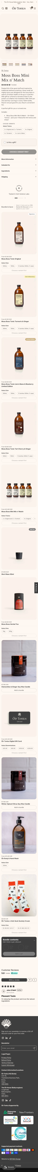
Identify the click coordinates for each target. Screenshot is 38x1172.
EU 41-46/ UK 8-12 (23, 928)
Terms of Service (7, 1063)
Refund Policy (6, 1060)
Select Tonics (5, 516)
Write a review (14, 980)
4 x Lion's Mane (20, 133)
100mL (13, 266)
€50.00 (13, 748)
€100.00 (21, 748)
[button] (3, 8)
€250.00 (30, 748)
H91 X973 (4, 1096)
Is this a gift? (11, 142)
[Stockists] (6, 8)
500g (10, 631)
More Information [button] (7, 159)
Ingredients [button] (5, 171)
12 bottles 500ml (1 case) (25, 456)
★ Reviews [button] (36, 588)
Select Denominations (8, 745)
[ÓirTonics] (18, 8)
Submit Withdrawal (7, 1065)
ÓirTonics (17, 1165)
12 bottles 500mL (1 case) (26, 266)
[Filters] (30, 980)
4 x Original (28, 129)
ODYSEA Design (15, 1159)
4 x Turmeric (8, 133)
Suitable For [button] (5, 165)
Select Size (5, 263)
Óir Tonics (4, 70)
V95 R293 (4, 1084)
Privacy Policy (6, 1058)
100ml (12, 456)
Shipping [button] (4, 177)
